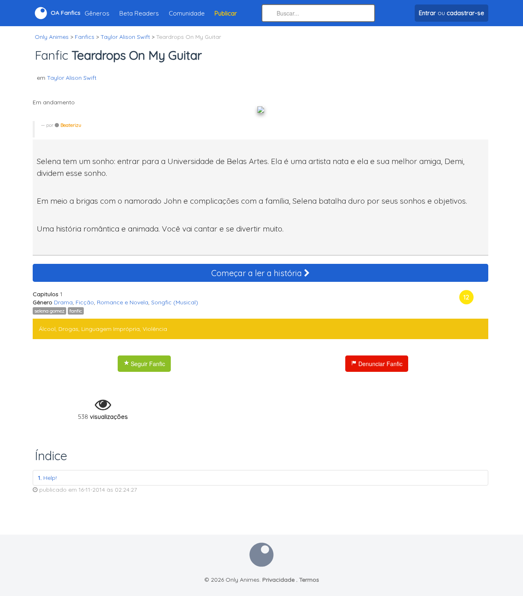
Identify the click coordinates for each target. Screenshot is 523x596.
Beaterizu (70, 125)
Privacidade (278, 579)
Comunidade (187, 13)
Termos (309, 579)
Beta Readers (139, 13)
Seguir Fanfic (147, 364)
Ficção (85, 302)
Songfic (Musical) (174, 302)
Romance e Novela (122, 302)
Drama (63, 302)
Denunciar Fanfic (379, 364)
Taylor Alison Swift (71, 77)
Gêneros (97, 13)
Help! (47, 477)
